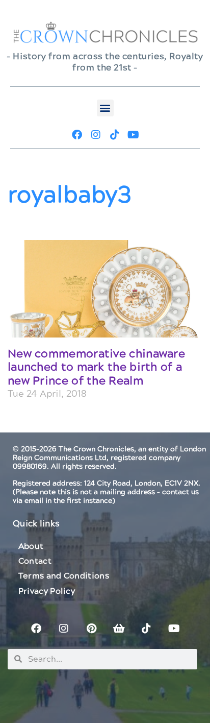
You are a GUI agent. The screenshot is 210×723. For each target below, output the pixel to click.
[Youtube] (133, 135)
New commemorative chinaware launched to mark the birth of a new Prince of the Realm (96, 367)
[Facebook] (77, 135)
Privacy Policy (46, 591)
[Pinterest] (91, 628)
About (31, 546)
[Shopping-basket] (119, 628)
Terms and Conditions (63, 576)
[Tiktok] (115, 135)
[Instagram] (96, 135)
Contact (34, 561)
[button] (105, 108)
